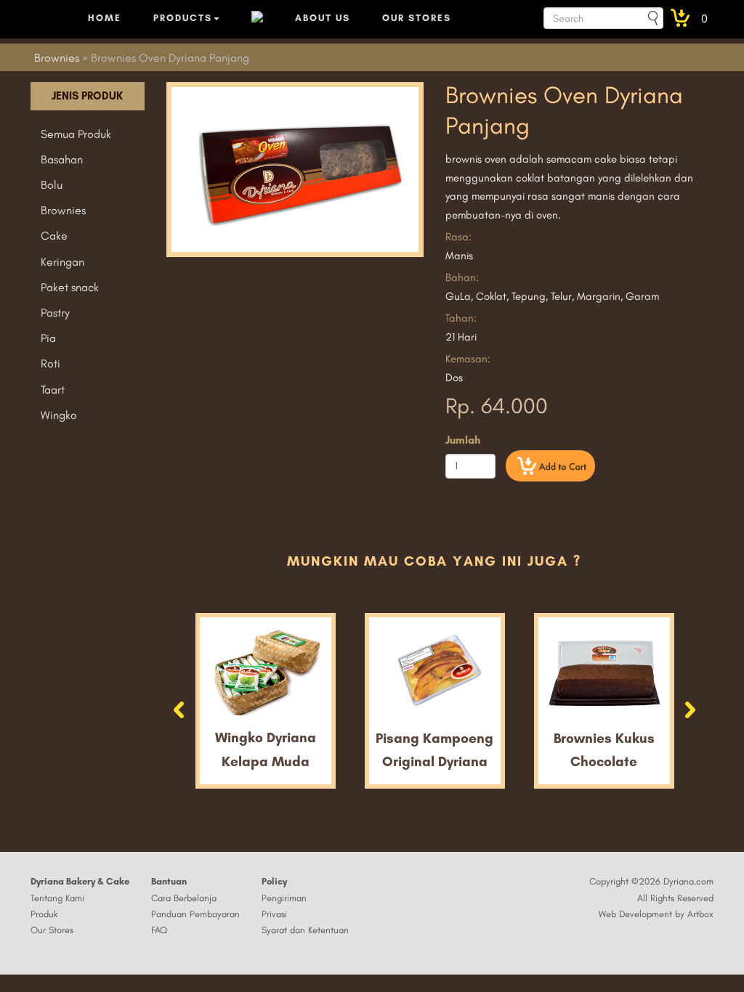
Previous (176, 708)
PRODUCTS (182, 17)
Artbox (700, 913)
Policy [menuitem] (274, 881)
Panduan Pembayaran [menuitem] (195, 913)
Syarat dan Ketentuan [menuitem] (305, 929)
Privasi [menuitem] (274, 913)
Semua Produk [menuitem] (76, 134)
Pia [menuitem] (48, 338)
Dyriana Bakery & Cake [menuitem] (80, 881)
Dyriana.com (688, 881)
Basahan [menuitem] (62, 159)
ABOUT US (322, 17)
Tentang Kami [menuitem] (57, 898)
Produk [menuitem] (44, 913)
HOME (104, 17)
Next (692, 711)
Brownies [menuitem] (63, 210)
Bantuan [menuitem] (169, 881)
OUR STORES (416, 17)
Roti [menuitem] (50, 363)
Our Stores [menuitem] (52, 929)
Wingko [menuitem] (59, 415)
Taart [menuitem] (53, 390)
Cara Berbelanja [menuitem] (184, 898)
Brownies (56, 58)
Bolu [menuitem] (51, 185)
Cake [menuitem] (54, 236)
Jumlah (462, 440)
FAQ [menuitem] (159, 929)
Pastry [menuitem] (55, 313)
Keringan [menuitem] (62, 262)
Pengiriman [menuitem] (284, 898)
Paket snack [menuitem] (70, 287)
